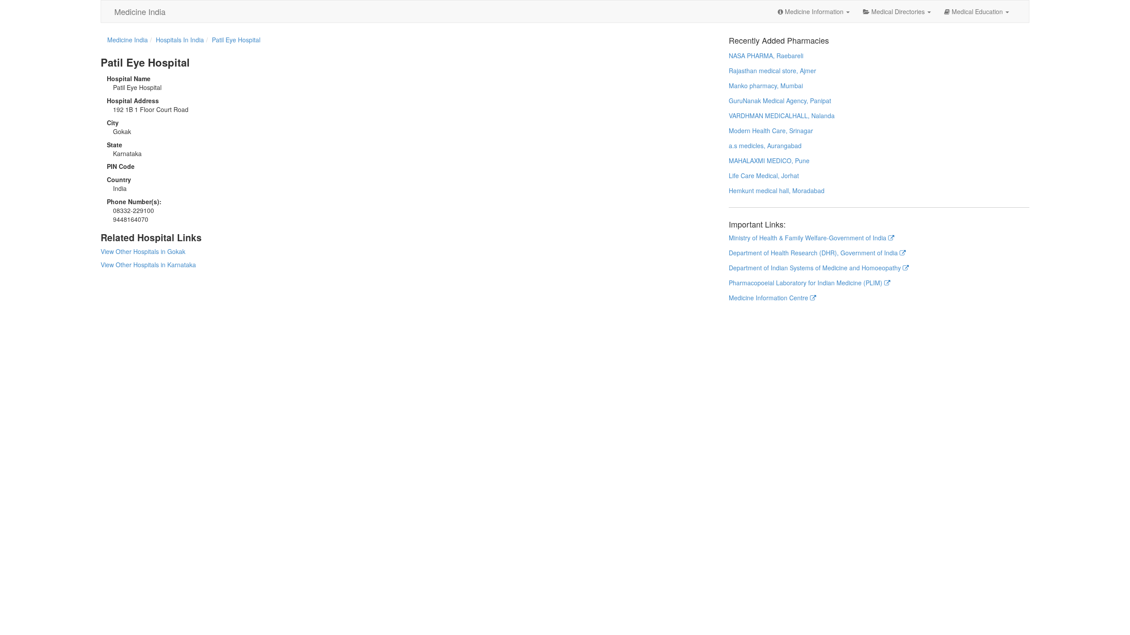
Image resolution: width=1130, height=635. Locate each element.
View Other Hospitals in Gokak (143, 251)
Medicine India (140, 11)
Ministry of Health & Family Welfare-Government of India (808, 237)
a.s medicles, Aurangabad (765, 145)
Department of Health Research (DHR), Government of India (814, 252)
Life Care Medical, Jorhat (764, 175)
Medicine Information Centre (769, 297)
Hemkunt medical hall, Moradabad (777, 190)
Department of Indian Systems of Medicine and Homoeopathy (816, 267)
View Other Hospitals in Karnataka (148, 264)
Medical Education (977, 11)
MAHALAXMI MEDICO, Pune (769, 160)
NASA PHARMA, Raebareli (766, 55)
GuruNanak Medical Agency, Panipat (780, 100)
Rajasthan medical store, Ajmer (772, 70)
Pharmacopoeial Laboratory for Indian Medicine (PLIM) (806, 282)
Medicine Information (814, 11)
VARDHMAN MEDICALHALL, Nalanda (782, 115)
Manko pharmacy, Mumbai (766, 85)
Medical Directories (898, 11)
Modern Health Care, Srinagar (771, 130)
